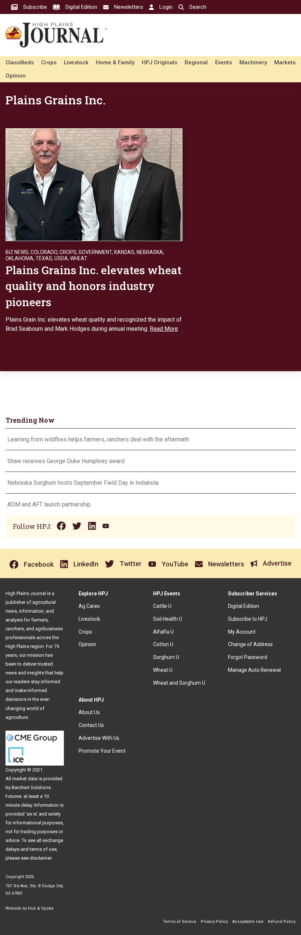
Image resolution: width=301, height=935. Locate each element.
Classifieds (20, 62)
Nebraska (150, 252)
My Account (241, 632)
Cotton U (163, 644)
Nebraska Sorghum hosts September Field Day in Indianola (83, 482)
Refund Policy (281, 921)
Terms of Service (179, 921)
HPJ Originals (159, 62)
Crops (49, 62)
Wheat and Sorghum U (179, 683)
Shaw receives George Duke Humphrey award (65, 461)
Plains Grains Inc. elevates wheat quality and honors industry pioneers (93, 286)
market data (24, 778)
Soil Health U (167, 619)
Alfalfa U (163, 632)
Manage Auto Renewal (254, 670)
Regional (196, 62)
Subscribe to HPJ (247, 619)
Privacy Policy (214, 921)
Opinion (16, 75)
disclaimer (40, 858)
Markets (284, 62)
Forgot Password (247, 657)
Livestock (76, 62)
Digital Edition (243, 606)
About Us (89, 712)
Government (95, 252)
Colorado (43, 252)
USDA (61, 258)
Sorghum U (166, 657)
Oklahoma (19, 258)
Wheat (78, 258)
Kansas (124, 252)
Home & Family (115, 62)
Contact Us (91, 725)
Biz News (17, 252)
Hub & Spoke (41, 908)
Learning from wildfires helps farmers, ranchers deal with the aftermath (99, 439)
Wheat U (163, 670)
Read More (164, 328)
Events (223, 62)
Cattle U (162, 606)
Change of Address (250, 644)
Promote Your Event (102, 751)
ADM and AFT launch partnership (49, 504)
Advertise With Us (99, 738)
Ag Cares (89, 606)
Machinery (253, 62)
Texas (44, 258)
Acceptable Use (248, 921)
